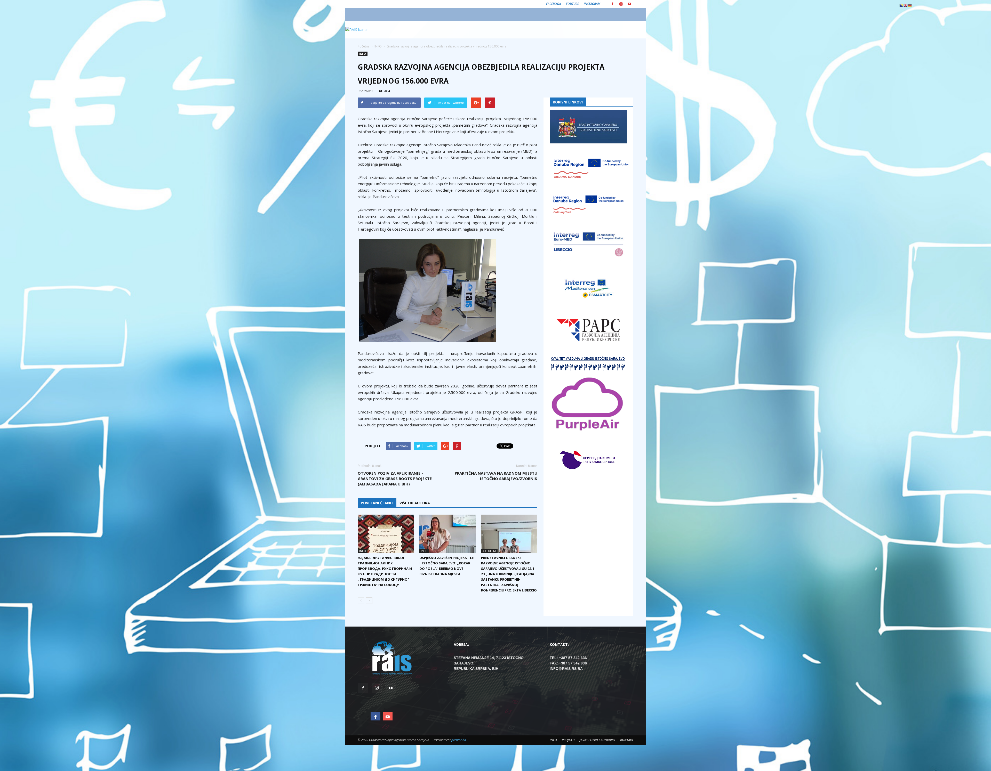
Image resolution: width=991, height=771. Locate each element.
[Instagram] (621, 4)
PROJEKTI (568, 740)
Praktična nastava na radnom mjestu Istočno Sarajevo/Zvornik (496, 475)
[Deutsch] (910, 5)
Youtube (572, 4)
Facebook (553, 4)
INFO (362, 53)
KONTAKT (626, 740)
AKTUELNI (489, 551)
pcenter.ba (458, 740)
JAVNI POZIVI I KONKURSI (597, 740)
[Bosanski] (901, 5)
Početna (364, 46)
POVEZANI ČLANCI (377, 502)
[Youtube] (629, 4)
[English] (906, 5)
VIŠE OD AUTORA (414, 502)
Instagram (592, 4)
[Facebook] (612, 4)
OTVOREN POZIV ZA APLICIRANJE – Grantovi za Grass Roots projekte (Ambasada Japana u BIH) (395, 478)
